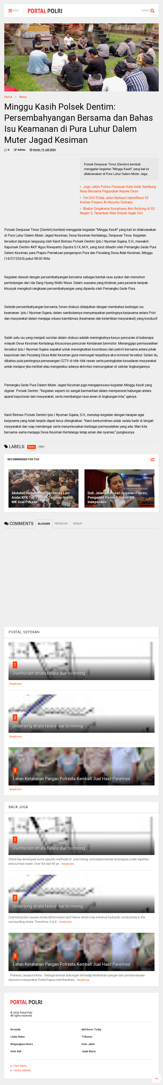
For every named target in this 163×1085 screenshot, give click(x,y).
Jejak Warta (89, 1051)
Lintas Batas (17, 1036)
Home (8, 97)
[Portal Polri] (45, 12)
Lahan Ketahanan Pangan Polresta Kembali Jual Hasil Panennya (71, 778)
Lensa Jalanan (22, 1070)
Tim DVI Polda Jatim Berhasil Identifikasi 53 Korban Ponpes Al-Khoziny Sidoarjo (114, 200)
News (23, 97)
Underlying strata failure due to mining (48, 726)
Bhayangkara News (21, 1044)
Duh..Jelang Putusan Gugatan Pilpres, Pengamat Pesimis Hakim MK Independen (118, 497)
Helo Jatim (88, 1044)
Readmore (15, 683)
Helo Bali (15, 1051)
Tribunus (87, 1036)
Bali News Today (91, 1029)
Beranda (15, 1029)
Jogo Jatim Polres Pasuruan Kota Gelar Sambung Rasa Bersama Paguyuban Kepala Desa (118, 189)
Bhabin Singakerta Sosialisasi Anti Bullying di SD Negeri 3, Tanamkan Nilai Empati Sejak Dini (117, 211)
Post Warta (20, 1065)
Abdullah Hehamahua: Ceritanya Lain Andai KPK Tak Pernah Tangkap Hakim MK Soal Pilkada (42, 497)
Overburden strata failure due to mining (49, 673)
